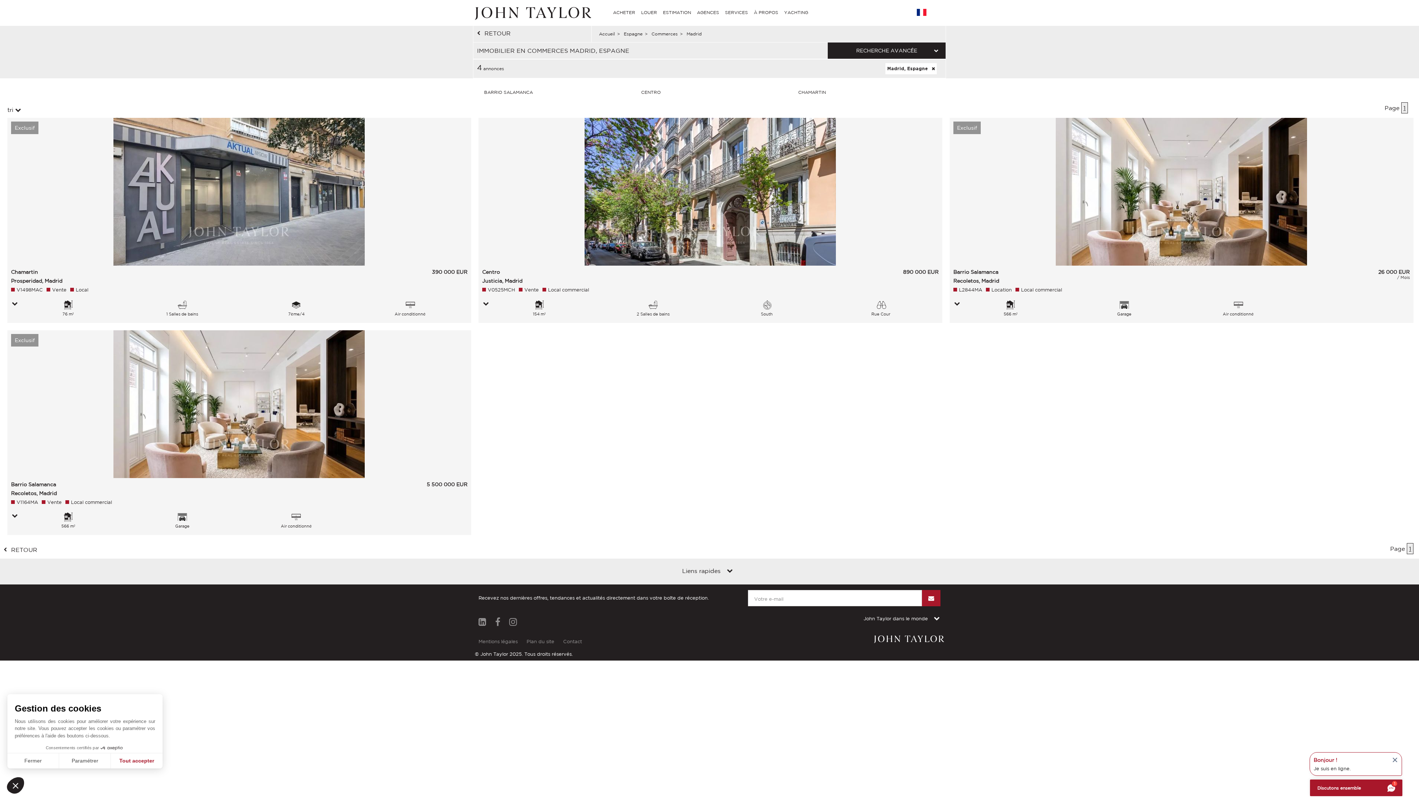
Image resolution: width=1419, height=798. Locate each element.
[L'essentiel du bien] (14, 304)
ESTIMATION (677, 12)
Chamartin (812, 92)
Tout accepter (136, 761)
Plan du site (540, 641)
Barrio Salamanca (508, 92)
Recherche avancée (886, 51)
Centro (651, 92)
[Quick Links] (729, 571)
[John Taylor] (532, 12)
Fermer (33, 761)
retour (497, 33)
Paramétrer (85, 761)
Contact (572, 641)
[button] (15, 785)
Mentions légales (498, 641)
